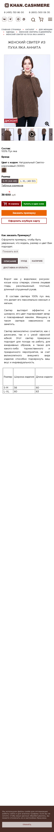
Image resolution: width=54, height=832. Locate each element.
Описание (10, 261)
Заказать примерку (24, 213)
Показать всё (10, 251)
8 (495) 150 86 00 (14, 12)
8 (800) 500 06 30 (39, 12)
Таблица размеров (12, 185)
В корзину (13, 204)
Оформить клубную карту (24, 221)
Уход (24, 261)
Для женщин (45, 29)
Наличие (37, 261)
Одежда (10, 32)
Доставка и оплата (15, 267)
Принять (27, 825)
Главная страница (11, 29)
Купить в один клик (34, 204)
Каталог (29, 29)
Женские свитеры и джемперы (35, 32)
